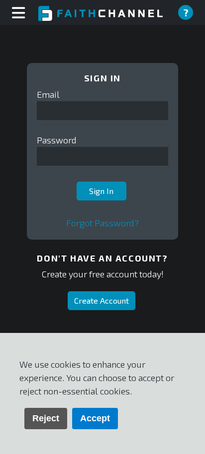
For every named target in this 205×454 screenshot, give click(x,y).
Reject (45, 418)
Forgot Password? (102, 222)
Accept (95, 418)
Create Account (101, 300)
